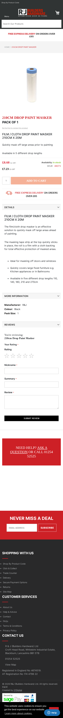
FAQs (5, 621)
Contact (7, 616)
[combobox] (29, 24)
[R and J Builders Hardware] (32, 13)
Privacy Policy (10, 630)
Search (58, 24)
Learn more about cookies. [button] (18, 713)
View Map (10, 664)
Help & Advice (10, 612)
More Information (16, 296)
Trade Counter (10, 573)
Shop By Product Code (14, 564)
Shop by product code (10, 3)
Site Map (7, 591)
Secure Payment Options (15, 582)
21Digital (18, 690)
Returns (6, 587)
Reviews (9, 324)
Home (7, 47)
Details (9, 207)
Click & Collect (10, 568)
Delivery (7, 577)
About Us (7, 607)
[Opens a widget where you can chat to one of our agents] (52, 713)
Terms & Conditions (12, 626)
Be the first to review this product (15, 128)
